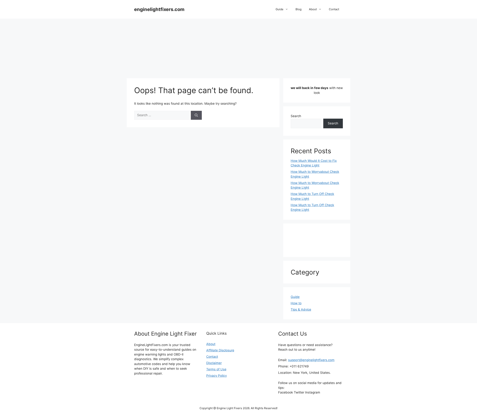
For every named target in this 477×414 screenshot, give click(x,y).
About (313, 9)
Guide (279, 9)
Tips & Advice (301, 309)
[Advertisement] (238, 46)
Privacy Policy (216, 375)
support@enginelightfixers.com (311, 360)
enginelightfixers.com (159, 9)
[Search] (196, 115)
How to (296, 303)
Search (296, 116)
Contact (334, 9)
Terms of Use (216, 369)
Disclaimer (214, 363)
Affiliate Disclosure (220, 350)
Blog (298, 9)
